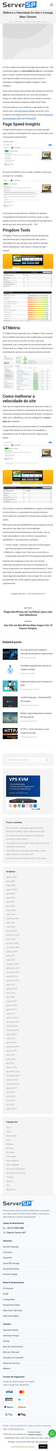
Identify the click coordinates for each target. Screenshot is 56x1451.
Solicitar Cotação (10, 1274)
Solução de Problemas (15, 1173)
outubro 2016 (12, 1026)
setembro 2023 (12, 918)
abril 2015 (10, 1063)
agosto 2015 (11, 1051)
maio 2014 (10, 1100)
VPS (8, 1185)
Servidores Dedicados (15, 1169)
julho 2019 (10, 985)
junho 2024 (11, 910)
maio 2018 (10, 993)
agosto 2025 (11, 889)
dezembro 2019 (13, 968)
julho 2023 (10, 923)
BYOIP (5, 1294)
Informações (11, 1136)
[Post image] (10, 654)
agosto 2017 (11, 1009)
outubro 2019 (12, 976)
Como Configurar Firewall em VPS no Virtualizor (26, 858)
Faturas (6, 1341)
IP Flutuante (8, 1288)
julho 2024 (10, 906)
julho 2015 (10, 1055)
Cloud (8, 1127)
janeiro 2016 (11, 1042)
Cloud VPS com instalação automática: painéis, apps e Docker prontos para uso (26, 852)
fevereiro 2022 (12, 943)
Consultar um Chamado (13, 1358)
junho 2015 (11, 1059)
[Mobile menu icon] (51, 4)
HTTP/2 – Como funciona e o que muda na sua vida (34, 731)
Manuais (9, 1144)
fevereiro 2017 (12, 1018)
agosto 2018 (11, 989)
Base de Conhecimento (13, 1347)
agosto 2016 (11, 1034)
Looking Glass (9, 1299)
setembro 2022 (12, 935)
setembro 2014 (12, 1084)
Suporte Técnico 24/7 (16, 1232)
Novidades (10, 1152)
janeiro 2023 (11, 931)
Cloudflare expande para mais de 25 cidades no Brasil (35, 668)
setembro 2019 (12, 980)
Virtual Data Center (11, 1269)
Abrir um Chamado (11, 1352)
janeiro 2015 (11, 1067)
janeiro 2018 (11, 1005)
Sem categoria (12, 1161)
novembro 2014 (13, 1076)
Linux (8, 1140)
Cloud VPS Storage (11, 1263)
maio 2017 (10, 1014)
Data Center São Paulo (12, 1310)
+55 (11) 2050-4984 (15, 1228)
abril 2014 (10, 1105)
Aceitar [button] (43, 1446)
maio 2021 (10, 960)
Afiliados (6, 1368)
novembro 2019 (13, 972)
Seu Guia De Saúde (26, 111)
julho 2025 (10, 894)
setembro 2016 (12, 1030)
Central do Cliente (10, 1330)
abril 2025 (10, 902)
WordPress (10, 1189)
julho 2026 (10, 881)
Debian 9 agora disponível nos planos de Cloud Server (36, 715)
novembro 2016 (13, 1022)
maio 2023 (10, 927)
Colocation (7, 1252)
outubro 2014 (12, 1080)
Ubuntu (9, 1181)
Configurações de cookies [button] (23, 1446)
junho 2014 (11, 1096)
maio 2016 (10, 1038)
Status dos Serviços (11, 1363)
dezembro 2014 (13, 1071)
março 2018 (11, 1001)
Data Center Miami (11, 1316)
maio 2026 (10, 885)
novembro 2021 (13, 947)
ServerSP (32, 118)
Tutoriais (10, 1177)
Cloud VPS (7, 1258)
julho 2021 (10, 956)
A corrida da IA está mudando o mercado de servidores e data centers (36, 652)
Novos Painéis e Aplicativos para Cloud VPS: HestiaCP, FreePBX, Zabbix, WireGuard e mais (25, 830)
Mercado (22, 594)
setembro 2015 (12, 1047)
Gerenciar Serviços (11, 1335)
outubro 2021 (12, 951)
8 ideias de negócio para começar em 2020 (36, 683)
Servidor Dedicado (11, 1247)
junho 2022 (11, 939)
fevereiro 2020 (12, 964)
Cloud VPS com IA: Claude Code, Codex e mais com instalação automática (28, 845)
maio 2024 (10, 914)
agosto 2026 (11, 877)
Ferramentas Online (11, 1305)
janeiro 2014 (11, 1109)
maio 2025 (10, 898)
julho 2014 (10, 1092)
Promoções (11, 1156)
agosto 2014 (11, 1088)
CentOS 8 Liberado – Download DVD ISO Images (35, 699)
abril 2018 (10, 997)
